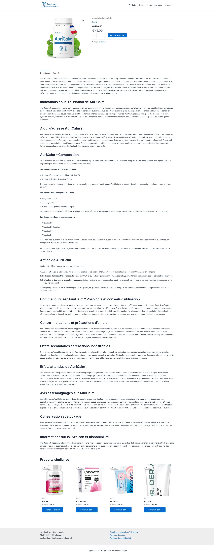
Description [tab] (45, 73)
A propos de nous (154, 5)
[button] (83, 20)
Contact (168, 5)
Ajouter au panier (117, 35)
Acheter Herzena (53, 510)
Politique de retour (118, 535)
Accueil (95, 18)
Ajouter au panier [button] (87, 510)
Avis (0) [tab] (56, 73)
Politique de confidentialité (121, 538)
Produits (132, 5)
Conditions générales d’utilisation (124, 532)
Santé (101, 18)
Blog (141, 5)
